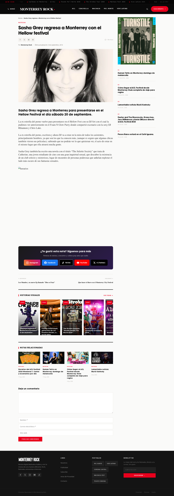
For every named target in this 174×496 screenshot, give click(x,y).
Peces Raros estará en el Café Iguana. (136, 134)
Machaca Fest (99, 475)
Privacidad (139, 492)
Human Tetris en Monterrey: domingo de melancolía (53, 372)
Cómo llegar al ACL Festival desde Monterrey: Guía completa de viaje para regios (77, 374)
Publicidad (64, 467)
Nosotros (64, 463)
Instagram (34, 263)
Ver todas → (108, 295)
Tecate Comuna (100, 481)
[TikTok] (39, 475)
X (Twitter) (101, 263)
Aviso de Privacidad (67, 476)
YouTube (83, 263)
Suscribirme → (139, 475)
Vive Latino (111, 463)
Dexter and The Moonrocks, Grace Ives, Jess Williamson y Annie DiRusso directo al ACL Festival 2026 (136, 119)
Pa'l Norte (98, 463)
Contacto (64, 481)
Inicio (20, 18)
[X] (25, 475)
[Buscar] (147, 8)
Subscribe (64, 472)
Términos (146, 492)
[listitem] (28, 317)
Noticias (22, 22)
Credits (154, 492)
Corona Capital (100, 469)
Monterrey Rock (37, 9)
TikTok (68, 263)
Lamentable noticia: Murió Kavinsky (134, 105)
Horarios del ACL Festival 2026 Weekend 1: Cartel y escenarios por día (29, 372)
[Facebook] (20, 475)
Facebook (52, 263)
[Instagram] (30, 475)
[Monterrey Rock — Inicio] (37, 459)
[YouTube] (35, 475)
